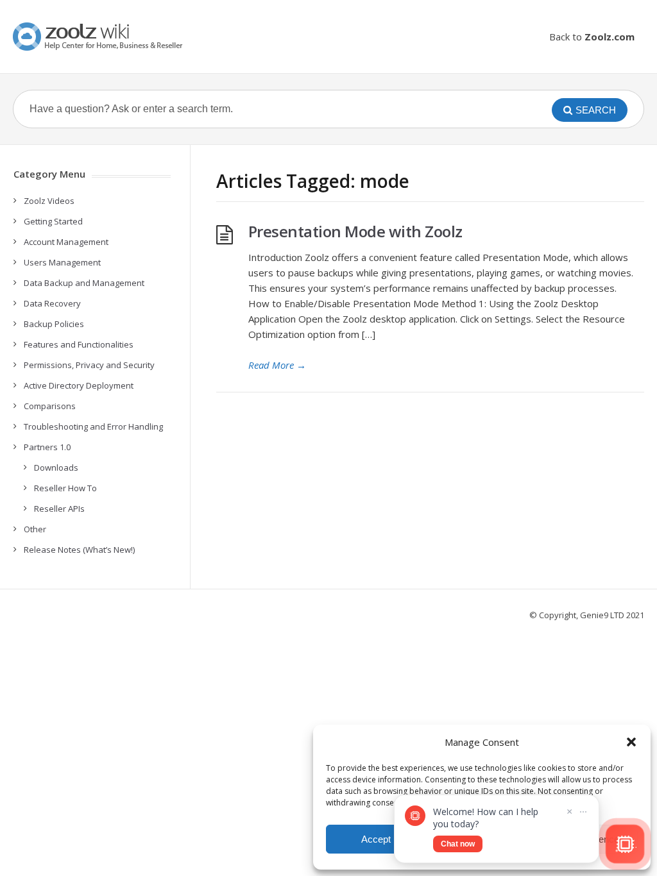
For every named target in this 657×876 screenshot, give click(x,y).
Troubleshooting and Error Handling (93, 426)
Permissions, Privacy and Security (89, 365)
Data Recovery (52, 303)
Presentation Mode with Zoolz (355, 231)
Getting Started (53, 221)
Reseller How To (65, 488)
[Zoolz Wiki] (99, 36)
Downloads (56, 467)
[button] (631, 742)
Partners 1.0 (47, 447)
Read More (277, 364)
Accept (376, 839)
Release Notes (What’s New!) (79, 549)
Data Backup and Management (84, 283)
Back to (592, 36)
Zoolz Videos (49, 200)
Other (35, 529)
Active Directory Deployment (78, 385)
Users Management (62, 262)
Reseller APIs (59, 508)
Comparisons (50, 406)
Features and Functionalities (78, 344)
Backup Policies (54, 324)
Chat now (458, 843)
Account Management (66, 242)
